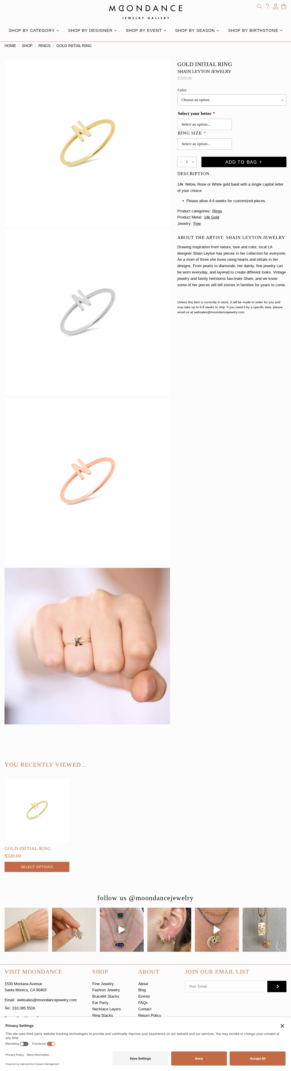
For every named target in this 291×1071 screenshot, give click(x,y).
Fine (197, 223)
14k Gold (211, 217)
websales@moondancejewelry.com (47, 1000)
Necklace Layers (106, 1009)
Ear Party (100, 1003)
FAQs (143, 1003)
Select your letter (196, 113)
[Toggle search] (259, 6)
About (143, 984)
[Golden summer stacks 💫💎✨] (264, 930)
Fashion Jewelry (106, 990)
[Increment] (193, 162)
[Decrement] (180, 162)
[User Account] (275, 6)
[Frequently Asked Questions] (267, 6)
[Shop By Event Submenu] (166, 30)
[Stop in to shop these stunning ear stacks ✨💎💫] (169, 930)
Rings (44, 46)
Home (10, 46)
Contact (144, 1009)
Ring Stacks (102, 1015)
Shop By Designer (90, 30)
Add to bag (241, 161)
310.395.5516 (23, 1008)
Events (144, 996)
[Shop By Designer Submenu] (117, 30)
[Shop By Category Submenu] (59, 30)
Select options (37, 867)
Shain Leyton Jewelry (204, 71)
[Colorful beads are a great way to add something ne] (217, 930)
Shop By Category (32, 30)
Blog (142, 990)
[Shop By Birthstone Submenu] (282, 30)
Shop (27, 46)
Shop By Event (144, 30)
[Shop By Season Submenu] (219, 30)
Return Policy (149, 1015)
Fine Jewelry (103, 984)
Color (182, 90)
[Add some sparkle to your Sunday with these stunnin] (74, 930)
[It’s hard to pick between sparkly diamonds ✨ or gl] (26, 930)
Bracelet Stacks (105, 996)
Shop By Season (195, 30)
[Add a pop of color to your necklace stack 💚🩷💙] (122, 930)
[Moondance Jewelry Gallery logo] (145, 12)
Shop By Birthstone (253, 30)
